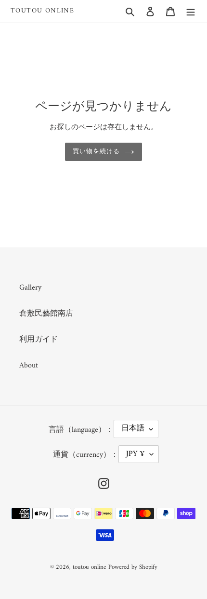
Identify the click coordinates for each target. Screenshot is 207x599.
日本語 (132, 428)
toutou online (42, 11)
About (28, 365)
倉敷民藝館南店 (46, 313)
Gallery (30, 287)
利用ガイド (38, 339)
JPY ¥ (135, 454)
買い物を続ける (96, 151)
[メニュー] (191, 11)
